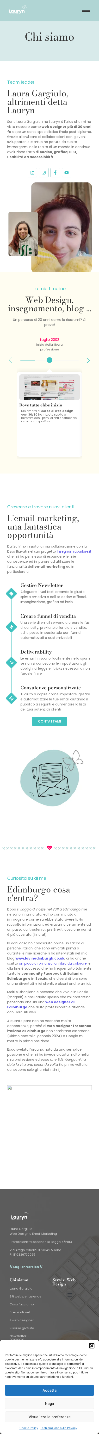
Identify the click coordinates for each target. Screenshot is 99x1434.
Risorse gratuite (22, 1328)
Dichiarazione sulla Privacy (59, 1428)
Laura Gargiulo (21, 1288)
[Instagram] (44, 172)
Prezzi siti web (20, 1312)
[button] (91, 1345)
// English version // (26, 1267)
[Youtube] (67, 172)
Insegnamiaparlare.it (74, 551)
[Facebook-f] (55, 172)
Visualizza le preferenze (50, 1417)
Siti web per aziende (26, 1296)
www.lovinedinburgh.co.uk (39, 958)
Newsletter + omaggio (19, 1337)
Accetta (50, 1390)
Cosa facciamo (22, 1304)
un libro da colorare (70, 963)
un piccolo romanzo (36, 963)
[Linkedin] (32, 172)
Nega (49, 1403)
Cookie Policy (28, 1428)
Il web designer (22, 1320)
